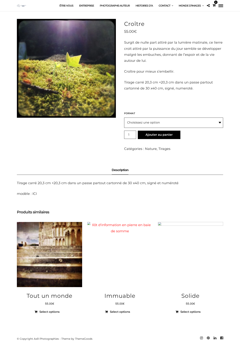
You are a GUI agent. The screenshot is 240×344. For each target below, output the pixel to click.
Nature (151, 149)
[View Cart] (214, 5)
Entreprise (86, 5)
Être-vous (66, 5)
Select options (49, 311)
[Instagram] (201, 338)
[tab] (120, 170)
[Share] (208, 6)
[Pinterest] (208, 338)
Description (120, 170)
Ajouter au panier (159, 134)
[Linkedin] (214, 338)
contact (164, 5)
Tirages (164, 149)
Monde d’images (190, 5)
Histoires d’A (144, 5)
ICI (34, 194)
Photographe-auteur (115, 5)
